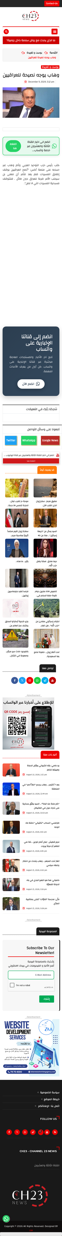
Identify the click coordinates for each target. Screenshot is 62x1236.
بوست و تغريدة (34, 53)
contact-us (52, 3)
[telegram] (45, 681)
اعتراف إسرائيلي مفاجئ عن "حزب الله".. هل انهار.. (47, 623)
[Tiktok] (40, 1131)
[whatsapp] (37, 681)
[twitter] (22, 681)
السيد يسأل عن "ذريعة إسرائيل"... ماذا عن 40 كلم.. (47, 535)
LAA (31, 1230)
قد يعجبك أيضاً (47, 470)
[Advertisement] (31, 224)
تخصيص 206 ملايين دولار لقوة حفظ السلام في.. (46, 593)
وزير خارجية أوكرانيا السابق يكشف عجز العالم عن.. (16, 623)
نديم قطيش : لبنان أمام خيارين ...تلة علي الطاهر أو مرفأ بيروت (41, 844)
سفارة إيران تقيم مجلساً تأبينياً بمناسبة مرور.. (17, 533)
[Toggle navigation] (54, 31)
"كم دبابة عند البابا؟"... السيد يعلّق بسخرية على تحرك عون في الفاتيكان (40, 806)
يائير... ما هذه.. (22, 561)
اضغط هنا (13, 146)
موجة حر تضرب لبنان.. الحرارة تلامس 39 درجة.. (17, 503)
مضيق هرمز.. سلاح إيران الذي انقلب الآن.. (46, 503)
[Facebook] (14, 681)
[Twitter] (17, 1133)
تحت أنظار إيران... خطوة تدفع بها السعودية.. (46, 654)
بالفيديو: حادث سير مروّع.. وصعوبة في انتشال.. (17, 654)
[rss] (55, 1133)
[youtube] (52, 681)
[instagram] (29, 681)
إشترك (47, 999)
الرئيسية (54, 52)
